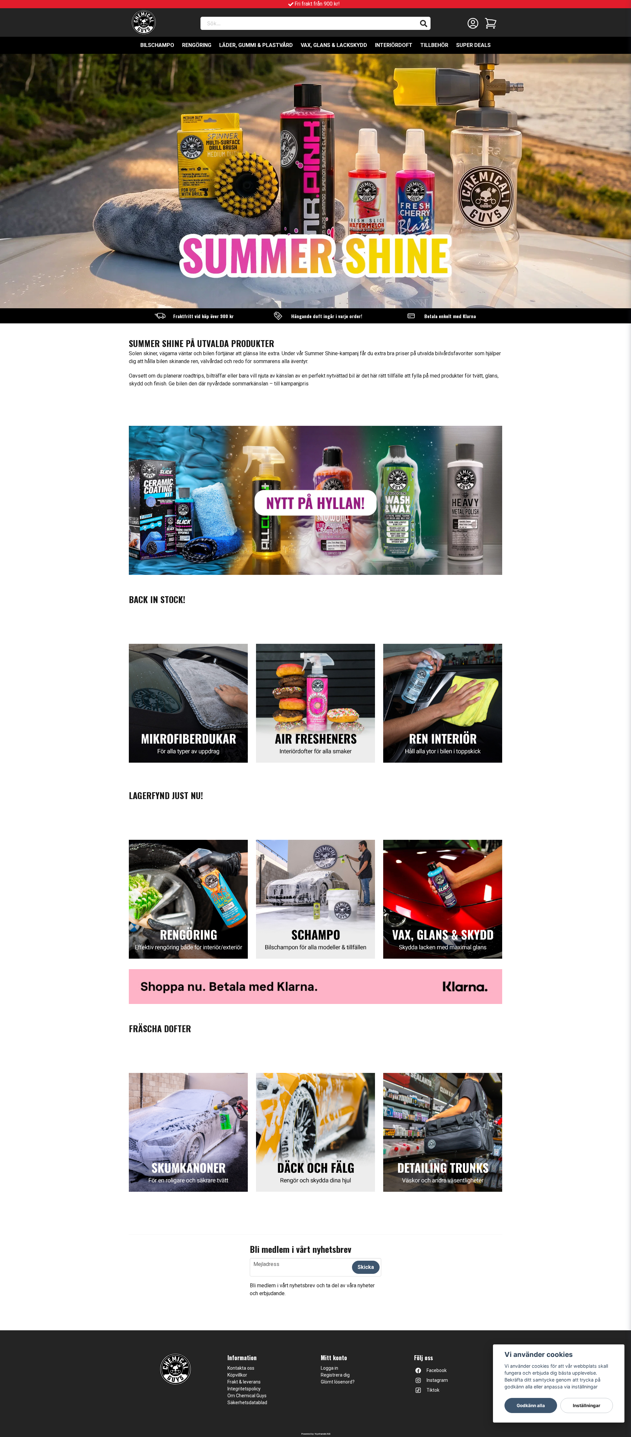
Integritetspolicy (244, 1388)
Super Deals (473, 45)
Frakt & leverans (244, 1381)
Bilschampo (157, 45)
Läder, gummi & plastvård (256, 45)
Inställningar (586, 1405)
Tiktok (433, 1390)
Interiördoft (393, 45)
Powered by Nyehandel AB (315, 1433)
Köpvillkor (237, 1375)
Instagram (437, 1380)
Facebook (437, 1370)
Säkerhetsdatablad (247, 1402)
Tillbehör (434, 45)
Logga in (329, 1368)
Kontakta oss (240, 1368)
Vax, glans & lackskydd (334, 45)
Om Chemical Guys (247, 1395)
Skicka (366, 1267)
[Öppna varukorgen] (491, 23)
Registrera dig (335, 1375)
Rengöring (196, 45)
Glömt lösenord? (338, 1381)
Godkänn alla (531, 1405)
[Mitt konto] (473, 23)
